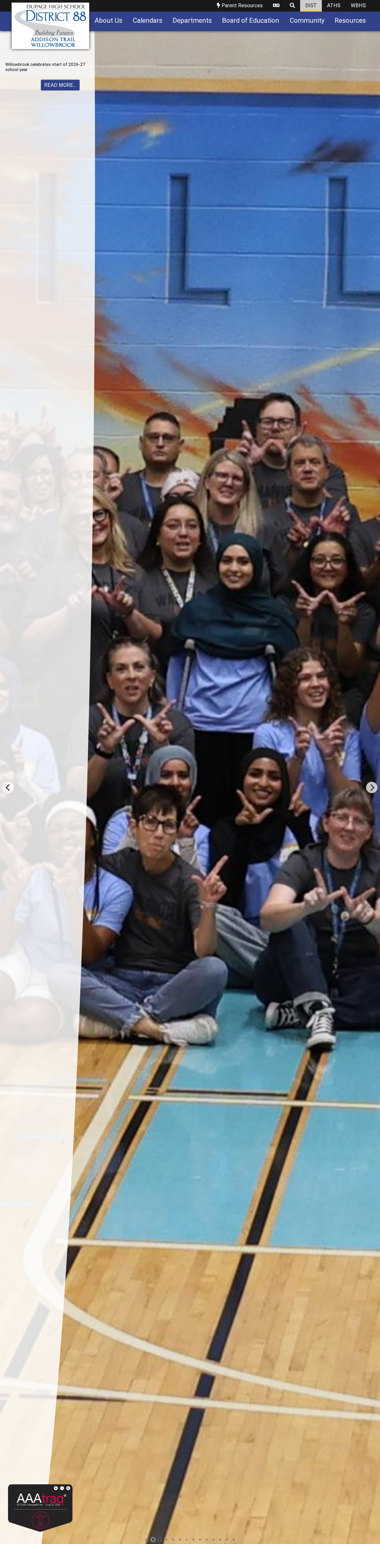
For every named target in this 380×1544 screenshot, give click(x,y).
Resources (350, 20)
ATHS (333, 5)
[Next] (371, 787)
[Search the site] (292, 6)
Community (307, 20)
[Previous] (8, 787)
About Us (108, 20)
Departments (192, 20)
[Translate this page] (276, 6)
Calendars (147, 20)
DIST (311, 5)
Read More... (60, 90)
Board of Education (250, 20)
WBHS (358, 5)
